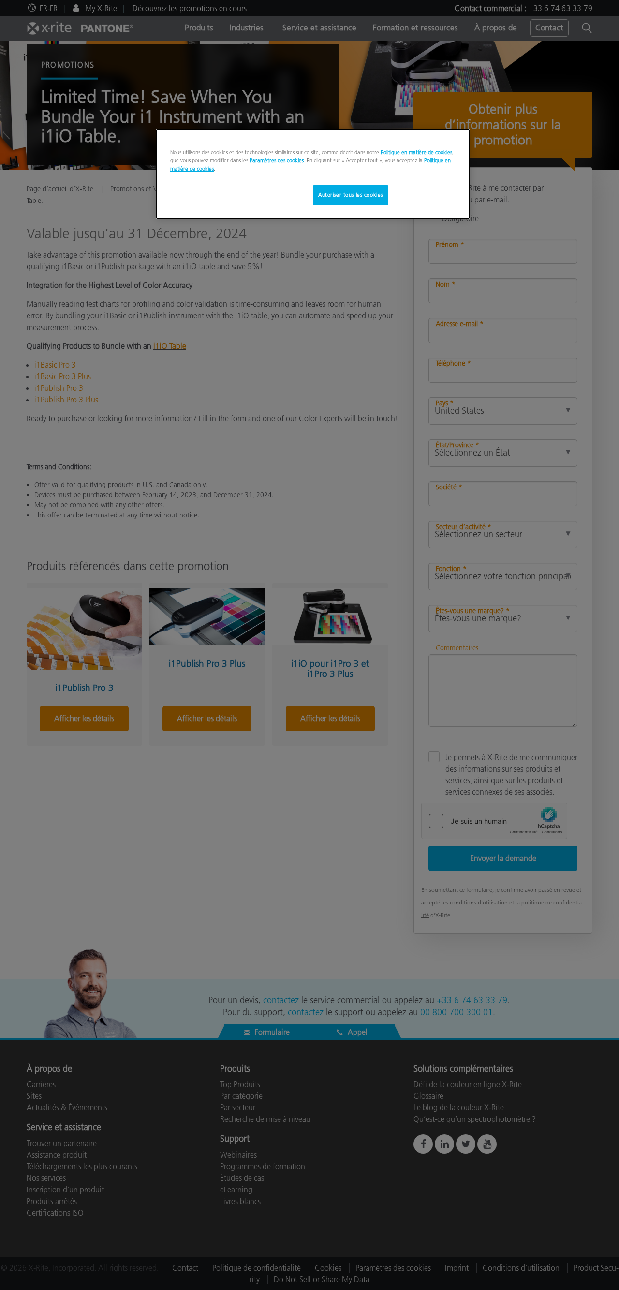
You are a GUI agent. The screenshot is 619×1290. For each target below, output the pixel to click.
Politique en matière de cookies (416, 152)
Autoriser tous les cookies (350, 194)
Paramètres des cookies (277, 160)
